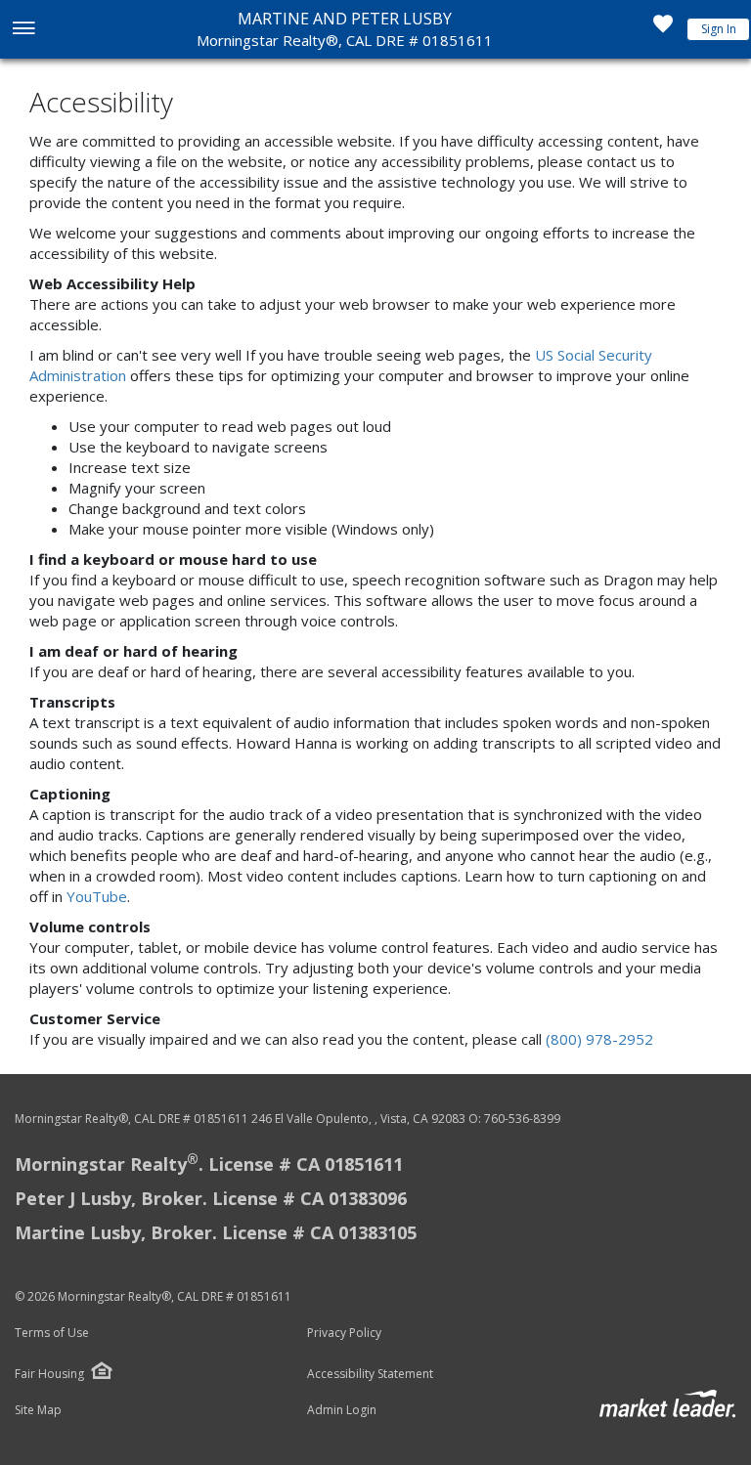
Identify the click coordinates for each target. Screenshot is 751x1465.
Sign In (718, 29)
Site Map (38, 1410)
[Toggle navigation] (23, 30)
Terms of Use (52, 1333)
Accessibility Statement (370, 1374)
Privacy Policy (344, 1333)
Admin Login (341, 1410)
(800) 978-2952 (599, 1039)
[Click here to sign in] (663, 29)
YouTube (96, 896)
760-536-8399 (522, 1118)
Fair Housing (49, 1373)
